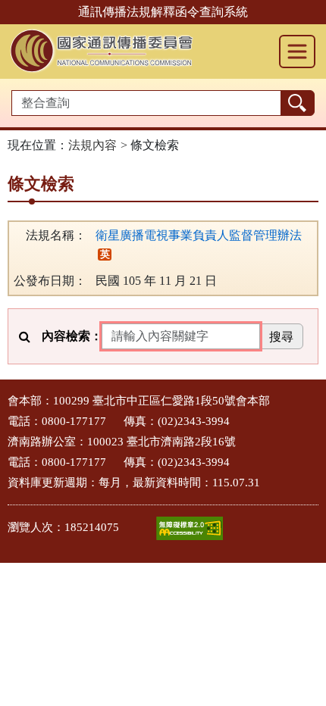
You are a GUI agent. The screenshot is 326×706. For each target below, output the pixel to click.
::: (4, 396)
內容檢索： (72, 336)
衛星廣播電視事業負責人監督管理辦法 (199, 235)
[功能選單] (297, 51)
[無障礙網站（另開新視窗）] (189, 528)
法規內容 (92, 145)
